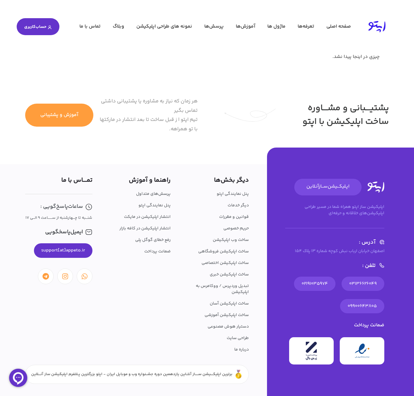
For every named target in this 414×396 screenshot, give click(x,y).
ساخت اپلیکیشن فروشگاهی (223, 251)
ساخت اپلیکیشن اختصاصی (225, 263)
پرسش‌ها (214, 26)
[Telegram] (46, 276)
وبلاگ (118, 26)
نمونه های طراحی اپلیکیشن (164, 26)
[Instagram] (65, 276)
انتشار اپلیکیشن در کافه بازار (145, 228)
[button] (63, 250)
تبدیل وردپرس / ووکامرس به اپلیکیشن (222, 289)
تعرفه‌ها (306, 26)
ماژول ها (276, 26)
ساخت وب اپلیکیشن (231, 240)
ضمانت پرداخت (157, 251)
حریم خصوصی (236, 228)
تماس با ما (90, 26)
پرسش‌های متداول (153, 194)
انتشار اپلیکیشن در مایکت (147, 217)
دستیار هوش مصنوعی (228, 327)
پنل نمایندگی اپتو (233, 194)
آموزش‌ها (245, 26)
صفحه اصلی (338, 26)
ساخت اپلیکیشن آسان (229, 304)
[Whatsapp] (84, 276)
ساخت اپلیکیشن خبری (229, 274)
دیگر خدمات (238, 205)
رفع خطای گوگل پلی (153, 240)
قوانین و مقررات (234, 217)
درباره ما (241, 350)
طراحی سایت (238, 338)
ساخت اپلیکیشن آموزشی (227, 315)
